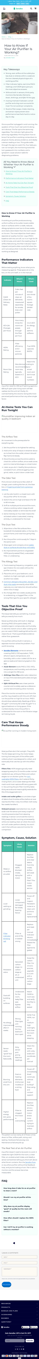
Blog (9, 37)
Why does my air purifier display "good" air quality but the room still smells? (18, 1208)
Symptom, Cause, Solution (16, 196)
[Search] (31, 8)
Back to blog (21, 1243)
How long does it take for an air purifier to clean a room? (19, 1189)
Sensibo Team (10, 58)
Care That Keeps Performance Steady (20, 192)
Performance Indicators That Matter (20, 178)
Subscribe (29, 1340)
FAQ (7, 201)
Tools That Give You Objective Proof (19, 187)
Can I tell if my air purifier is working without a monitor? (18, 1228)
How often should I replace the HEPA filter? (19, 1219)
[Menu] (5, 8)
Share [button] (6, 62)
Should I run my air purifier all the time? (17, 1198)
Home (4, 37)
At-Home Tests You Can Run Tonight (20, 183)
